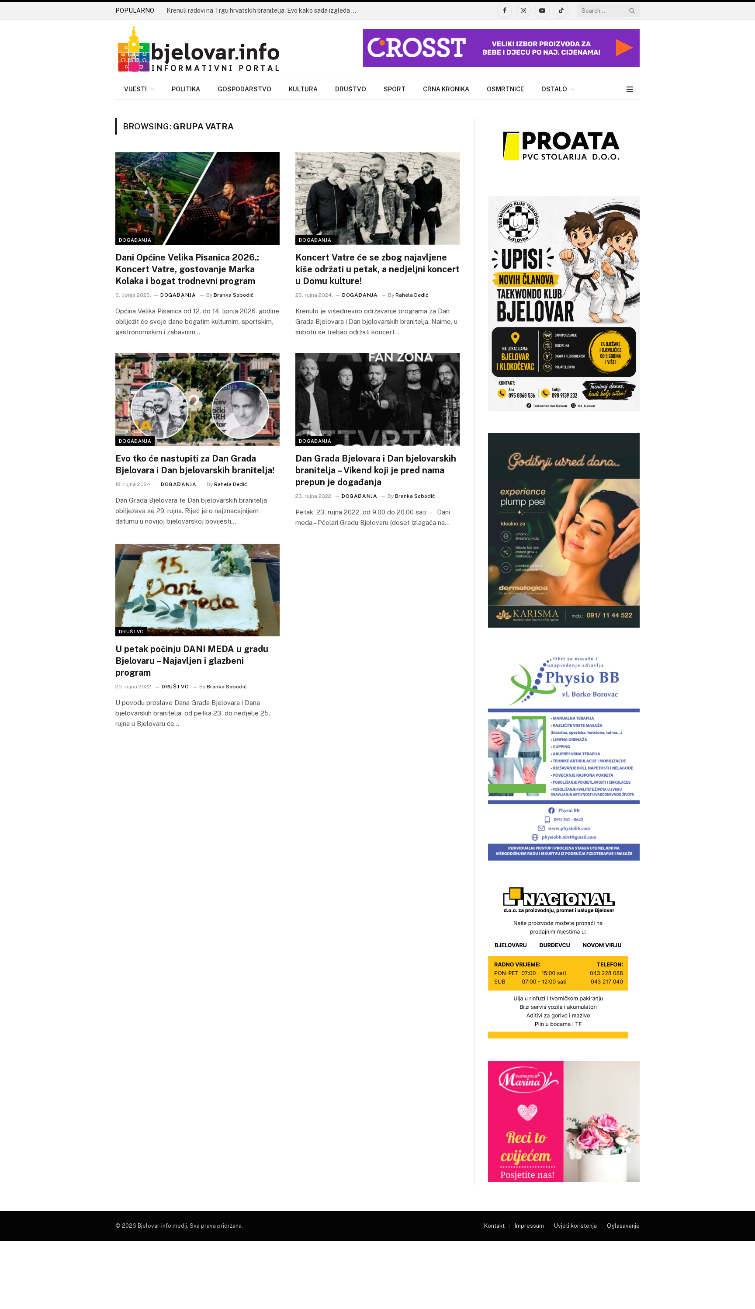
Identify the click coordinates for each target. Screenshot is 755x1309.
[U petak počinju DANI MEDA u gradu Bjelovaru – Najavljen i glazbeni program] (197, 590)
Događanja (135, 240)
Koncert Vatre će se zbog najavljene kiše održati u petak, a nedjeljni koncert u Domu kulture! (377, 269)
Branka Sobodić (234, 295)
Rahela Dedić (412, 295)
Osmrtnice (505, 89)
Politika (186, 89)
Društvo (350, 89)
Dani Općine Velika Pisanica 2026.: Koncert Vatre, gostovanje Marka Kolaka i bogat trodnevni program (187, 269)
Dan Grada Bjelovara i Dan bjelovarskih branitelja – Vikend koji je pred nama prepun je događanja (375, 470)
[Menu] (630, 89)
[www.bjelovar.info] (198, 49)
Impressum (529, 1225)
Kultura (303, 89)
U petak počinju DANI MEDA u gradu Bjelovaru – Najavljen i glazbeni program (191, 661)
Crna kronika (446, 89)
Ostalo (554, 89)
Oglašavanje (623, 1225)
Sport (394, 89)
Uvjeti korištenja (575, 1225)
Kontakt (494, 1225)
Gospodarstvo (244, 89)
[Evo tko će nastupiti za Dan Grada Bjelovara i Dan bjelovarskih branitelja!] (197, 399)
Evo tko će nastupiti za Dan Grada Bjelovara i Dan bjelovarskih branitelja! (194, 464)
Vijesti (135, 89)
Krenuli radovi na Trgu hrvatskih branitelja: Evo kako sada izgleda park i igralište (264, 10)
